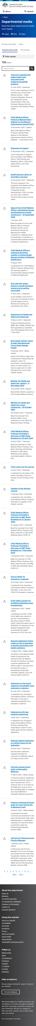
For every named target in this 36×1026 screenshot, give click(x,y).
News (6, 17)
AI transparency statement (11, 901)
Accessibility (6, 923)
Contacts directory (8, 910)
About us (5, 893)
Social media (6, 937)
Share (23, 34)
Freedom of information (10, 904)
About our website (8, 920)
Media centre (6, 953)
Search (30, 11)
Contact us (6, 907)
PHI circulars (25, 50)
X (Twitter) (5, 966)
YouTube (5, 969)
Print (15, 34)
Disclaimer (5, 928)
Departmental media (9, 50)
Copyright (5, 926)
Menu (7, 11)
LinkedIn (5, 964)
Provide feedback (10, 992)
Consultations (7, 958)
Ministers (5, 896)
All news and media (9, 44)
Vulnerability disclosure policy (13, 942)
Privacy (4, 931)
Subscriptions (7, 939)
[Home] (18, 4)
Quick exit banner (8, 934)
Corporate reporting (9, 899)
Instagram (5, 972)
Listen (7, 34)
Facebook (5, 961)
